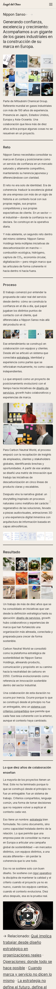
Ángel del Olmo (12, 4)
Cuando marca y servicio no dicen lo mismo (27, 974)
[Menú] (51, 4)
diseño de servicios (28, 618)
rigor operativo (42, 873)
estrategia (23, 357)
